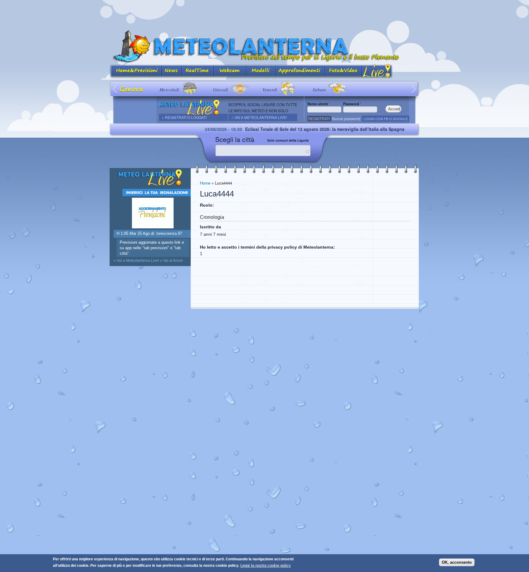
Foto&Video (343, 71)
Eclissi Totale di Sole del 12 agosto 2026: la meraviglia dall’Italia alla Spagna (306, 129)
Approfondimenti (300, 71)
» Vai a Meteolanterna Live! (259, 117)
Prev (115, 89)
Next (414, 89)
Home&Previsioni (136, 71)
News (172, 71)
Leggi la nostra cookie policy (265, 565)
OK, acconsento (457, 562)
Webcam (230, 71)
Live (377, 71)
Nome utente (318, 103)
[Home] (264, 46)
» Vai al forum (171, 260)
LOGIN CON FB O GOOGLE (386, 118)
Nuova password (346, 118)
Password (352, 103)
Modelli (261, 71)
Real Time (198, 71)
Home (205, 183)
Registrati (319, 118)
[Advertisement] (264, 14)
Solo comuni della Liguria (288, 140)
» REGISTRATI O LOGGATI (184, 117)
